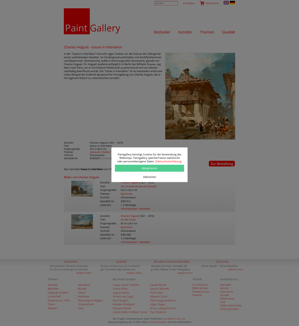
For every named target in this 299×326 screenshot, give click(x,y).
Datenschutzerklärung (168, 161)
